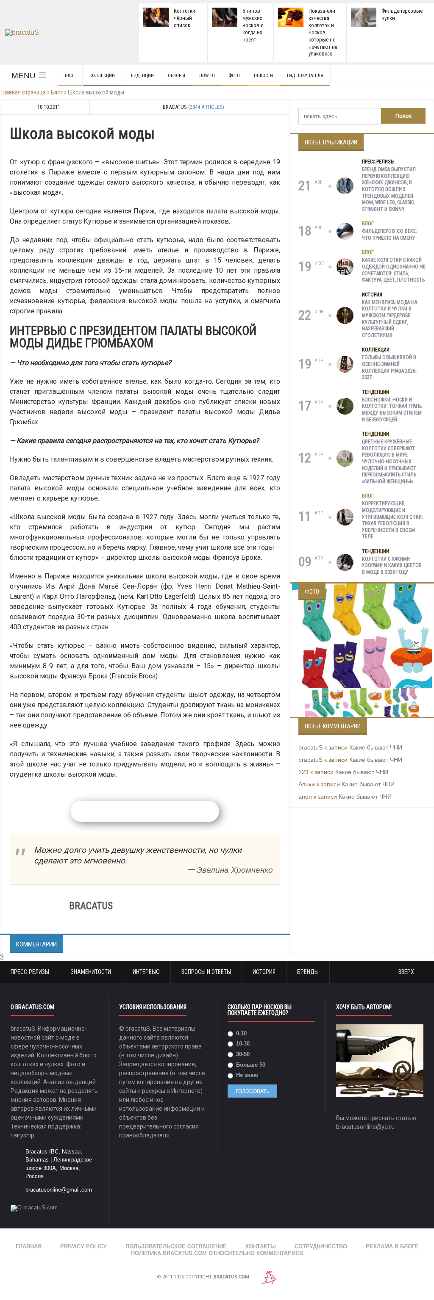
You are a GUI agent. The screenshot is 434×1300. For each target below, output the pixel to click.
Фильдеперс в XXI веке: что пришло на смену (389, 234)
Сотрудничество (321, 1246)
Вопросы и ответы (206, 971)
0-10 (240, 1033)
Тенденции (141, 75)
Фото (234, 75)
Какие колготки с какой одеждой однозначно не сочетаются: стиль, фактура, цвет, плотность (394, 270)
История (372, 295)
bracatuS (310, 747)
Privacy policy (83, 1246)
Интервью (146, 971)
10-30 (242, 1043)
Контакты (260, 1246)
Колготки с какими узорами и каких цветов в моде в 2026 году (392, 565)
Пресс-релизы (378, 162)
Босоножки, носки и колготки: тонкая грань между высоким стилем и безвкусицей (392, 410)
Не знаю (246, 1075)
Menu (23, 75)
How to (207, 75)
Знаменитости (91, 971)
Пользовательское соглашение (176, 1246)
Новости (263, 75)
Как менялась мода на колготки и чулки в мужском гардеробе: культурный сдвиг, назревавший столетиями (389, 318)
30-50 (242, 1054)
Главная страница (23, 92)
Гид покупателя (305, 75)
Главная (29, 1246)
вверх (406, 971)
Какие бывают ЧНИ (375, 747)
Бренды (308, 971)
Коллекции (102, 75)
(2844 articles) (206, 107)
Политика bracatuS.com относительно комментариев (217, 1253)
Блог (70, 75)
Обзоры (176, 75)
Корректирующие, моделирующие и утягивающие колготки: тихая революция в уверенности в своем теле (392, 520)
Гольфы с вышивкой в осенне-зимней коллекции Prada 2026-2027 (389, 367)
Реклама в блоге (392, 1246)
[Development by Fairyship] (269, 1277)
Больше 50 (249, 1065)
